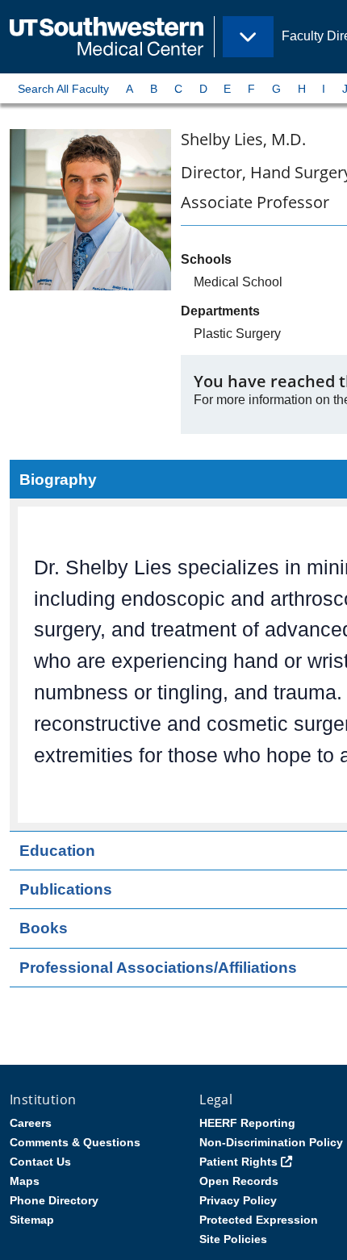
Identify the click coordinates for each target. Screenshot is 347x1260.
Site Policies (233, 1239)
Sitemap (32, 1219)
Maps (25, 1180)
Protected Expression (258, 1219)
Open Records (238, 1180)
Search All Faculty (63, 88)
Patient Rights (238, 1161)
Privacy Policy (238, 1200)
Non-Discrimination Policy (271, 1142)
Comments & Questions (75, 1142)
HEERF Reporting (247, 1122)
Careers (31, 1122)
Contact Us (40, 1161)
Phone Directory (54, 1200)
